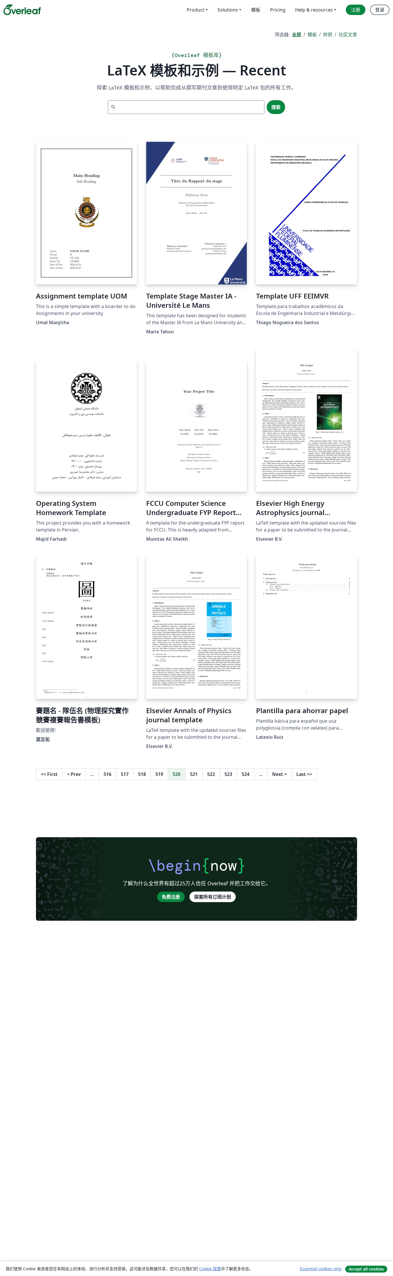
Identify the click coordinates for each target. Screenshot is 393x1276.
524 (245, 774)
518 (142, 774)
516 (107, 774)
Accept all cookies (366, 1269)
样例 (327, 34)
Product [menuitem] (195, 10)
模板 (312, 34)
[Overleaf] (22, 10)
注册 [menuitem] (355, 10)
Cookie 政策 (210, 1268)
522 (211, 774)
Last (304, 774)
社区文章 (348, 34)
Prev (74, 774)
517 (125, 774)
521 (194, 774)
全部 (296, 34)
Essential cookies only (321, 1268)
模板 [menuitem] (255, 10)
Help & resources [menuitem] (314, 10)
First (49, 774)
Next (279, 774)
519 (159, 774)
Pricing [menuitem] (277, 10)
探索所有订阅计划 (212, 897)
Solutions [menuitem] (228, 10)
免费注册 (171, 897)
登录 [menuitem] (379, 10)
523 (228, 774)
